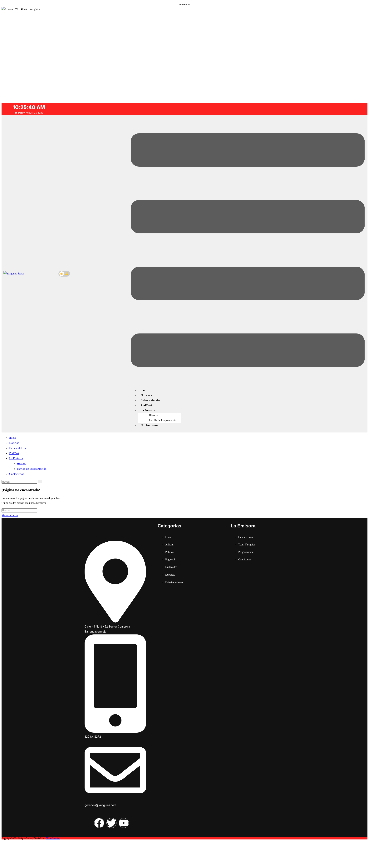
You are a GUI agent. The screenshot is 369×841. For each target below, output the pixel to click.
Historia (153, 415)
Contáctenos (149, 425)
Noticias (146, 395)
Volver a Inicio (10, 515)
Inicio (144, 390)
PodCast (146, 405)
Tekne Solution (53, 838)
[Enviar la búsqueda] (40, 482)
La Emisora (148, 410)
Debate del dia (150, 400)
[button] (248, 251)
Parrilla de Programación (162, 420)
